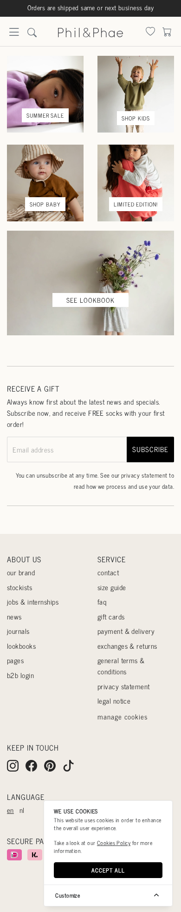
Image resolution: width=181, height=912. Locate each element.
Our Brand (21, 572)
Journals (18, 631)
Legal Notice (113, 700)
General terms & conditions (121, 665)
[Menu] (14, 34)
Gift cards (111, 616)
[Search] (150, 32)
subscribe (150, 449)
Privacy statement (123, 686)
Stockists (19, 587)
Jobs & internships (32, 601)
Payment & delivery (126, 631)
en (10, 810)
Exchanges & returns (127, 646)
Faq (101, 601)
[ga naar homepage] (90, 31)
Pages (15, 660)
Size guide (111, 587)
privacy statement (144, 475)
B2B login (20, 675)
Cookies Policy (113, 842)
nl (22, 810)
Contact (108, 572)
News (14, 616)
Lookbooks (21, 646)
